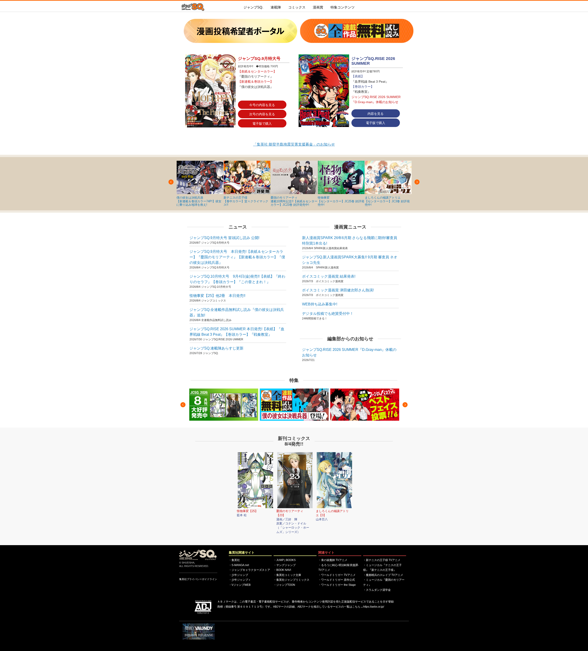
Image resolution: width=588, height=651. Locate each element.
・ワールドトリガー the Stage (337, 584)
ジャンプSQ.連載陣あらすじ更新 (216, 348)
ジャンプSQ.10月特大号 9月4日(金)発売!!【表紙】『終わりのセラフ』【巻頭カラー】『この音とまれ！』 (237, 279)
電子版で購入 (262, 123)
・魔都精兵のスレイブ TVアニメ (383, 575)
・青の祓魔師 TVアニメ (332, 560)
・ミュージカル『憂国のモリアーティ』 (383, 582)
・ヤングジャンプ (285, 565)
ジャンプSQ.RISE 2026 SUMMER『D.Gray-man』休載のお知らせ (349, 352)
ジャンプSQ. (253, 7)
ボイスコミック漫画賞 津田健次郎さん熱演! (338, 290)
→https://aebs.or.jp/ (372, 606)
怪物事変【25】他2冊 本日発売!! (217, 296)
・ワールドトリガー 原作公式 (336, 579)
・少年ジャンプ (238, 575)
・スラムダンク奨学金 (377, 590)
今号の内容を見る (262, 105)
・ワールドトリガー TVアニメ (337, 575)
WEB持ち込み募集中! (319, 304)
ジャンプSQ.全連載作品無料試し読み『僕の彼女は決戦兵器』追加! (236, 312)
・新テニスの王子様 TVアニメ (381, 560)
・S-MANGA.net (239, 565)
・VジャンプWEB (240, 584)
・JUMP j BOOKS (285, 560)
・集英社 (234, 560)
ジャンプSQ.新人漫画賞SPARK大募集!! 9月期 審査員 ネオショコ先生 (349, 260)
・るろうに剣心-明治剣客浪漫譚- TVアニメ (338, 568)
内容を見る (376, 114)
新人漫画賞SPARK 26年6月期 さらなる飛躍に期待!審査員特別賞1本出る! (349, 240)
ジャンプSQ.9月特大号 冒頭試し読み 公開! (224, 238)
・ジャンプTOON (284, 584)
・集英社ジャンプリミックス (291, 579)
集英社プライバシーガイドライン (198, 579)
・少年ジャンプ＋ (240, 579)
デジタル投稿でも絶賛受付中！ (327, 314)
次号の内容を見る (262, 114)
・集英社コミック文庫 (287, 575)
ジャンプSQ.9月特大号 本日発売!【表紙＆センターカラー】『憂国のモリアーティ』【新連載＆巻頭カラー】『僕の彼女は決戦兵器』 (237, 257)
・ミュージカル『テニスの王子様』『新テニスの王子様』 (382, 568)
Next (417, 182)
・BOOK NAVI (282, 570)
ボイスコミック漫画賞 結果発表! (328, 276)
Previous (171, 182)
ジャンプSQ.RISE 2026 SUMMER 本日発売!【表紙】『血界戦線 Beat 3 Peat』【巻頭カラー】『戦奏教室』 (236, 331)
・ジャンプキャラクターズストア (249, 570)
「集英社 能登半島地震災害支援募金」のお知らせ (294, 144)
